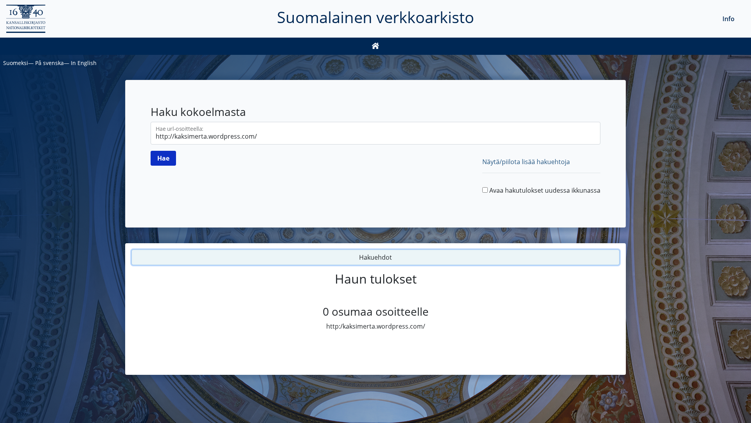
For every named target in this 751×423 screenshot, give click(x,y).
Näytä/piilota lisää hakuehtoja (526, 161)
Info (728, 18)
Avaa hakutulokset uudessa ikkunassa (544, 190)
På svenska (49, 63)
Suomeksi (15, 63)
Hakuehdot (375, 257)
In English (84, 63)
